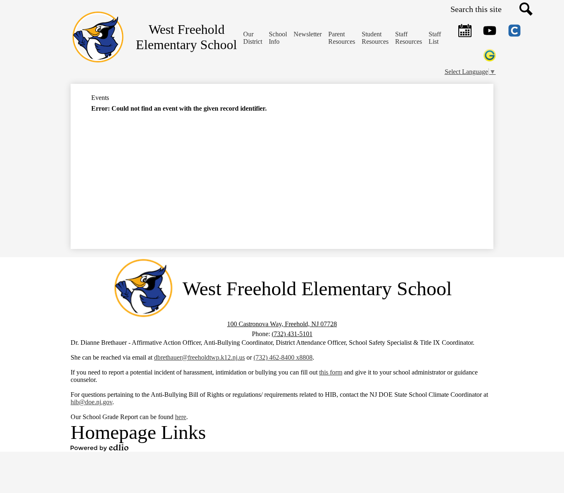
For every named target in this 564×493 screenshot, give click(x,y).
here (180, 416)
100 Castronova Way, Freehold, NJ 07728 (282, 323)
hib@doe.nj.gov (91, 401)
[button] (277, 38)
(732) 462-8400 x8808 (283, 357)
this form (330, 372)
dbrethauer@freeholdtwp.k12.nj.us (199, 357)
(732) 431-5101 (292, 333)
